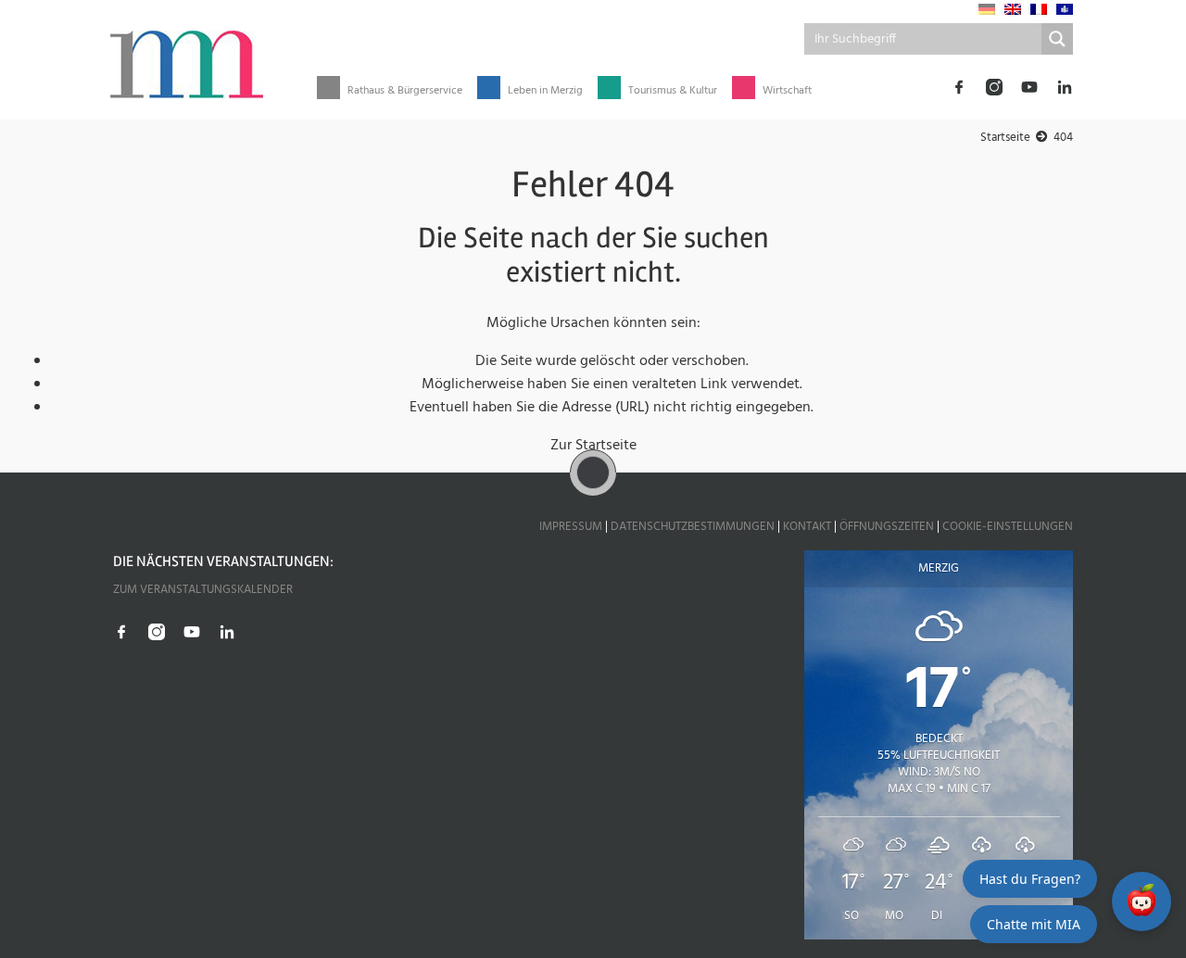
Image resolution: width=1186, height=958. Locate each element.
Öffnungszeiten (886, 526)
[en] (1012, 9)
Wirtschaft (787, 91)
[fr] (1038, 9)
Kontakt (807, 526)
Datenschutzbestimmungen (693, 526)
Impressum (570, 526)
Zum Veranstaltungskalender (203, 589)
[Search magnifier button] (1057, 39)
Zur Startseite (593, 446)
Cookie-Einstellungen (1007, 526)
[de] (986, 9)
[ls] (1064, 9)
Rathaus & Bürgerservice (404, 91)
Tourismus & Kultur (672, 91)
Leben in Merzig (545, 91)
